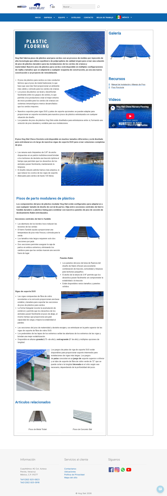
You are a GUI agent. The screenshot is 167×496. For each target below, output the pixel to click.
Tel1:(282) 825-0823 (29, 479)
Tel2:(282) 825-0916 (29, 482)
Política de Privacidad (74, 474)
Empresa (48, 17)
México (125, 17)
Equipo (61, 17)
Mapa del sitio (70, 477)
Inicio (38, 17)
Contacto (88, 17)
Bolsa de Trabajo (105, 17)
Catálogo (75, 17)
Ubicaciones (70, 471)
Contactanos (70, 468)
